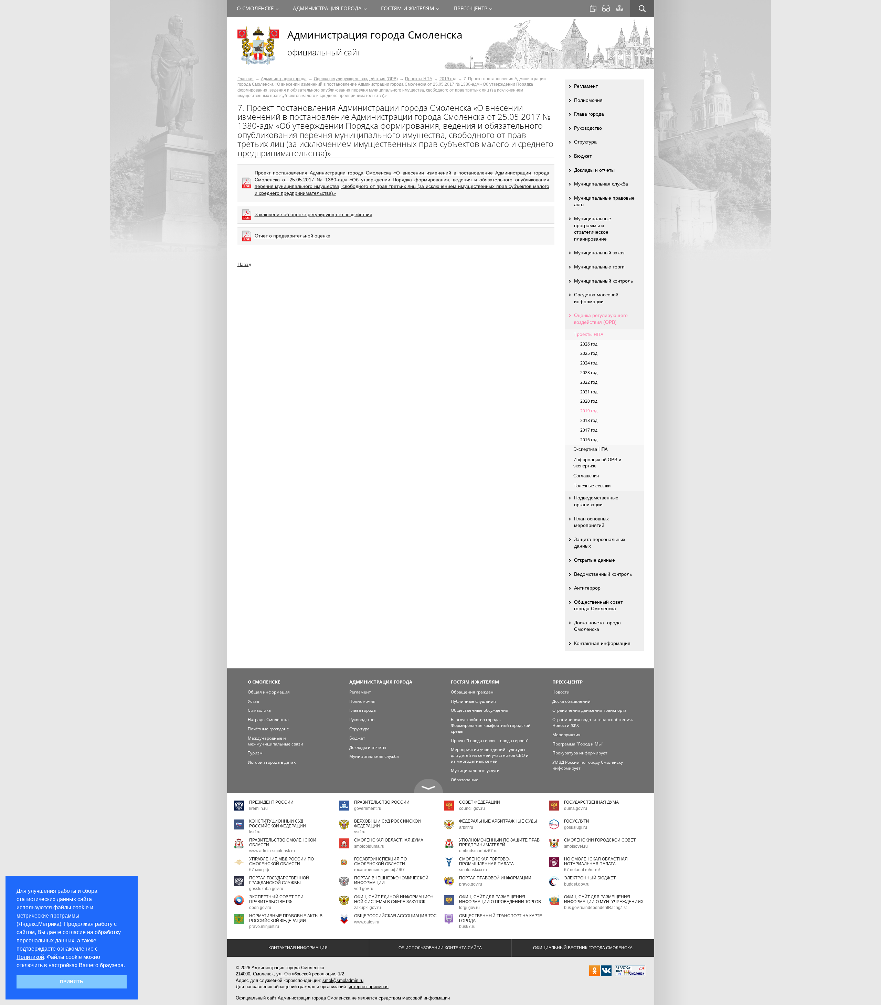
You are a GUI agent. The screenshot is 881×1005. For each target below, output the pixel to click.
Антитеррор (587, 588)
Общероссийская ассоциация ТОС (395, 915)
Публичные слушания (473, 701)
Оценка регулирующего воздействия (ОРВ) (356, 78)
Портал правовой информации (495, 878)
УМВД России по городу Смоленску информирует (587, 765)
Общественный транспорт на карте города (500, 918)
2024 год (588, 363)
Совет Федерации (479, 802)
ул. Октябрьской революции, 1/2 (310, 973)
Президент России (271, 802)
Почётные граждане (268, 729)
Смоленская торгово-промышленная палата (486, 861)
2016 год (588, 440)
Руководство (588, 128)
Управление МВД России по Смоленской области (281, 861)
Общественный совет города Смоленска (598, 605)
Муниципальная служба (601, 184)
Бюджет (583, 156)
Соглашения (586, 475)
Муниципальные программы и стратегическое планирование (592, 229)
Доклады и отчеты (594, 170)
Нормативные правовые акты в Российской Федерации (285, 918)
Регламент (586, 86)
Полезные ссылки (592, 485)
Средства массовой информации (596, 298)
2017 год (588, 430)
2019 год (447, 78)
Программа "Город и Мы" (577, 744)
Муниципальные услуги (475, 770)
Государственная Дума (591, 802)
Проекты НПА (418, 78)
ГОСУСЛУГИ (576, 821)
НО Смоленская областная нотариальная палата (596, 861)
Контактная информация (602, 643)
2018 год (588, 420)
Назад (244, 264)
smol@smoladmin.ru (342, 980)
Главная (245, 78)
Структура (585, 142)
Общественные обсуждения (479, 710)
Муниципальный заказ (599, 252)
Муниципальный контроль (603, 281)
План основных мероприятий (591, 522)
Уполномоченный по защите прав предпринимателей (499, 842)
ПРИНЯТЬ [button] (71, 981)
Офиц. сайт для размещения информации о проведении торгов (500, 899)
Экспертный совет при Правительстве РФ (276, 899)
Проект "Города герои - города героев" (490, 740)
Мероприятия (566, 735)
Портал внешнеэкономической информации (391, 880)
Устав (253, 701)
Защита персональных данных (599, 543)
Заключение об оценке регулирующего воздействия (313, 214)
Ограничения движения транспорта (589, 710)
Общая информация (269, 692)
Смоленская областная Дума (388, 840)
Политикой (30, 957)
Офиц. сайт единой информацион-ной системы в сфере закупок (394, 899)
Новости (561, 692)
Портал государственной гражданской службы (279, 880)
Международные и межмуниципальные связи (275, 741)
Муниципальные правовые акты (604, 201)
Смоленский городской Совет (600, 840)
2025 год (588, 353)
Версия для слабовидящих (606, 9)
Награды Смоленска (268, 719)
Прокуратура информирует (579, 753)
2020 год (588, 401)
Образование (464, 780)
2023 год (588, 372)
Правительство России (382, 802)
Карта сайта (619, 8)
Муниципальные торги (599, 266)
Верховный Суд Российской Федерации (387, 823)
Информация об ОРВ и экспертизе (597, 462)
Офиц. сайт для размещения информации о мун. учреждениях (604, 899)
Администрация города (284, 78)
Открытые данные (594, 560)
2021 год (588, 392)
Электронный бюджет (590, 878)
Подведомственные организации (596, 501)
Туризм (255, 753)
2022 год (588, 382)
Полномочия (588, 100)
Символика (259, 710)
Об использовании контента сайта (440, 947)
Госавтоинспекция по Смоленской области (380, 861)
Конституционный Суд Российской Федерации (277, 823)
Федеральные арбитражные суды (498, 821)
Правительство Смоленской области (282, 842)
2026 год (588, 344)
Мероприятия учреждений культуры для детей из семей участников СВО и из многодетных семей (490, 755)
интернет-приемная (369, 986)
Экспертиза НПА (590, 449)
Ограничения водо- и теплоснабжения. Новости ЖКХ (592, 722)
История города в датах (272, 762)
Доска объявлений (571, 701)
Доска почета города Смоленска (597, 626)
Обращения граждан (472, 692)
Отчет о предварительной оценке (292, 236)
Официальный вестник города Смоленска (583, 947)
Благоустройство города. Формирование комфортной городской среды (491, 725)
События (593, 8)
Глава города (589, 114)
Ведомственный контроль (603, 574)
